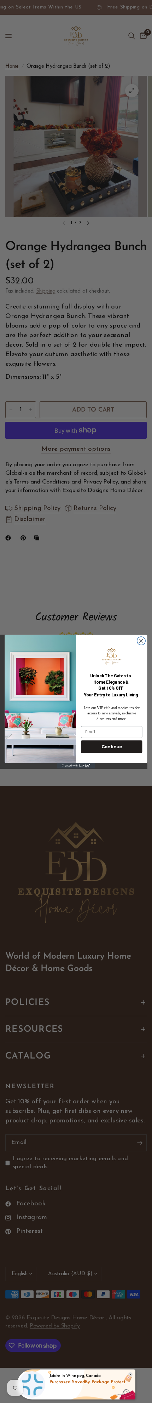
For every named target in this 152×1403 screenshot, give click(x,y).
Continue (111, 746)
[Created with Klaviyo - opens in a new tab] (76, 765)
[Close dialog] (141, 640)
